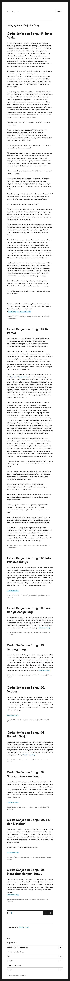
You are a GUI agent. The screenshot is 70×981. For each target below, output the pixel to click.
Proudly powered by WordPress (17, 975)
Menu (59, 11)
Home (9, 938)
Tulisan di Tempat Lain (14, 965)
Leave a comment (11, 318)
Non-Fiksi (10, 961)
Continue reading (13, 590)
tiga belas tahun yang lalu (18, 377)
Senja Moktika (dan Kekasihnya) (40, 316)
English (9, 970)
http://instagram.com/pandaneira (19, 311)
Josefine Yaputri (24, 927)
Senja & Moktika (12, 943)
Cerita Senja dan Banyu (25, 316)
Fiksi (8, 956)
